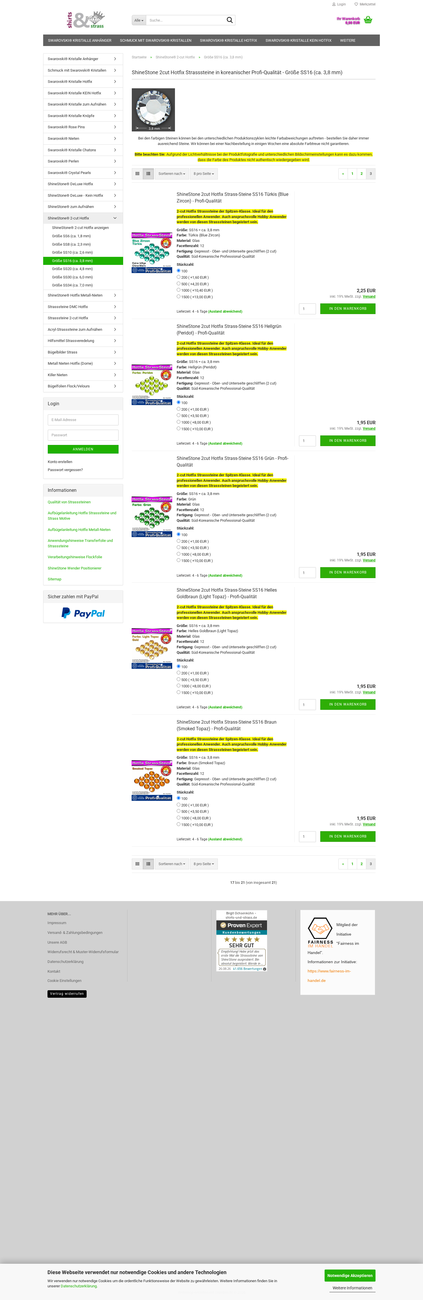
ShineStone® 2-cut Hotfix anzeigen (80, 227)
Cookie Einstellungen (64, 980)
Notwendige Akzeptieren (350, 1275)
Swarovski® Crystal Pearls (69, 173)
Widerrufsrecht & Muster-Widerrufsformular (83, 952)
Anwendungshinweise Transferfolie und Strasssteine (80, 543)
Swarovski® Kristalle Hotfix (228, 40)
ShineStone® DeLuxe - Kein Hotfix (75, 195)
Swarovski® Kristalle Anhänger (79, 40)
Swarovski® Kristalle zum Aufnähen (77, 104)
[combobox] (172, 173)
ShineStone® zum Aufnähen (71, 206)
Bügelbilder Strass (62, 352)
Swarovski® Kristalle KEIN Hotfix (298, 40)
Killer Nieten (57, 375)
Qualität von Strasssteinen (69, 502)
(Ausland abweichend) (225, 311)
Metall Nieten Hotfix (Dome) (70, 363)
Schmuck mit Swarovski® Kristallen (155, 40)
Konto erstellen (60, 462)
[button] (137, 173)
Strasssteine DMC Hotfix (68, 307)
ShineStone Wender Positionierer (74, 568)
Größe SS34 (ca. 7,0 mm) (72, 285)
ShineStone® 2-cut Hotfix (68, 218)
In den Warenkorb (348, 309)
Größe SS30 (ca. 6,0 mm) (72, 277)
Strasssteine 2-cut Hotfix (68, 318)
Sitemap (54, 579)
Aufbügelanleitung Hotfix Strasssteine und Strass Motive (82, 516)
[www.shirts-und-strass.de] (85, 20)
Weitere (347, 40)
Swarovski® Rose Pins (66, 127)
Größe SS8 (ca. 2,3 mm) (71, 244)
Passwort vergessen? (65, 470)
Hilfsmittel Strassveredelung (71, 341)
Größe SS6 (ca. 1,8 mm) (71, 236)
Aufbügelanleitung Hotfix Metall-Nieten (79, 529)
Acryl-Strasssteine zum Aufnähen (75, 329)
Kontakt (53, 971)
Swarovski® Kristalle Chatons (72, 150)
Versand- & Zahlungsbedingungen (74, 932)
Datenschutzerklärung (79, 1286)
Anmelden (83, 449)
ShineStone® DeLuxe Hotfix (70, 184)
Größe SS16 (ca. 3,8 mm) (72, 261)
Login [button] (341, 4)
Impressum (56, 923)
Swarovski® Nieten (63, 138)
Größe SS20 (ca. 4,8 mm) (72, 269)
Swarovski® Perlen (63, 161)
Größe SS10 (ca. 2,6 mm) (72, 252)
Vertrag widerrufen (67, 994)
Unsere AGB (57, 942)
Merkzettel (367, 4)
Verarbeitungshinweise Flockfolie (75, 557)
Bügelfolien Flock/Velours (69, 386)
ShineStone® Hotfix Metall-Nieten (75, 295)
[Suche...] (229, 20)
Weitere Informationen (352, 1288)
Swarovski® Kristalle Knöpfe (71, 116)
